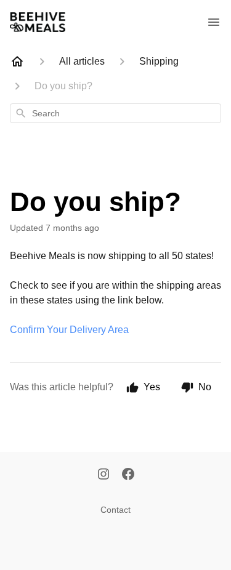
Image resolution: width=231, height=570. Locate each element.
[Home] (17, 61)
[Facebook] (128, 475)
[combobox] (115, 113)
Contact (115, 510)
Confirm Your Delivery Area (69, 329)
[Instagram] (103, 475)
